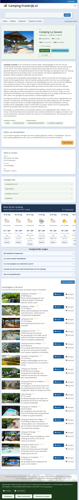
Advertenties (21, 491)
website (59, 294)
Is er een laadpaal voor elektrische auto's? (19, 264)
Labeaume (22, 21)
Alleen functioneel (23, 496)
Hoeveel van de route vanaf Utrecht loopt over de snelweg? (25, 269)
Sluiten (67, 15)
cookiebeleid (48, 486)
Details (7, 242)
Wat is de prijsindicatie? (12, 274)
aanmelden (71, 1)
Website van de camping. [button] (60, 50)
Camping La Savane (35, 21)
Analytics (8, 491)
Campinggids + (45, 55)
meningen (70, 294)
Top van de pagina (67, 282)
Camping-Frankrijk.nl (23, 6)
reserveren (70, 298)
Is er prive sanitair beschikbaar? (15, 259)
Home (5, 21)
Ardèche (13, 21)
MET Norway (70, 209)
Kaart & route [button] (45, 50)
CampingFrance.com (11, 184)
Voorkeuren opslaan (42, 496)
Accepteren (8, 496)
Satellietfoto (8, 198)
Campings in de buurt (11, 194)
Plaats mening (67, 143)
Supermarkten (9, 189)
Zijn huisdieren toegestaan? (13, 253)
